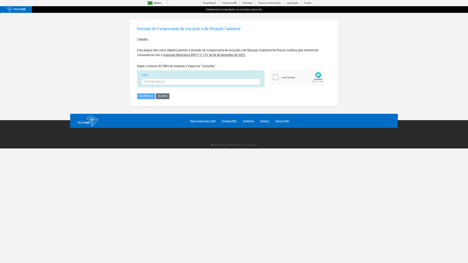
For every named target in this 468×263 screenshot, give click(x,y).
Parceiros (264, 121)
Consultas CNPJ (229, 121)
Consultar (147, 96)
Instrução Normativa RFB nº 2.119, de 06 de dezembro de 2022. (204, 55)
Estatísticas (248, 121)
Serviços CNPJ (282, 121)
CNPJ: (145, 75)
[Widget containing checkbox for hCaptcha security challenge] (297, 77)
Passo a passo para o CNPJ (203, 121)
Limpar (163, 96)
